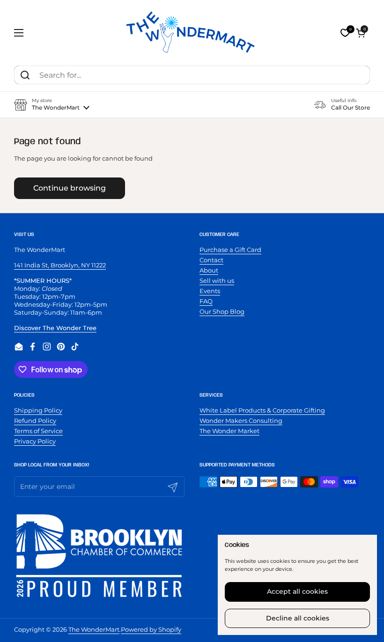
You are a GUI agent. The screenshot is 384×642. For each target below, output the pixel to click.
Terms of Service (38, 431)
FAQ (206, 301)
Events (209, 291)
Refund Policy (35, 420)
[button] (360, 32)
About (208, 270)
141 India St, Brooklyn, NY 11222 (60, 265)
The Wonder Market (229, 431)
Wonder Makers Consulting (240, 420)
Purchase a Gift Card (230, 249)
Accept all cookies (297, 591)
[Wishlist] (345, 33)
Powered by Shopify (151, 629)
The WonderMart (93, 629)
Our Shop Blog (221, 311)
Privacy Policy (35, 441)
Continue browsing (69, 188)
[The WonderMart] (192, 32)
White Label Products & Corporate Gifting (262, 410)
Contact (211, 260)
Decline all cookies (297, 618)
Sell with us (216, 280)
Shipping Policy (38, 410)
